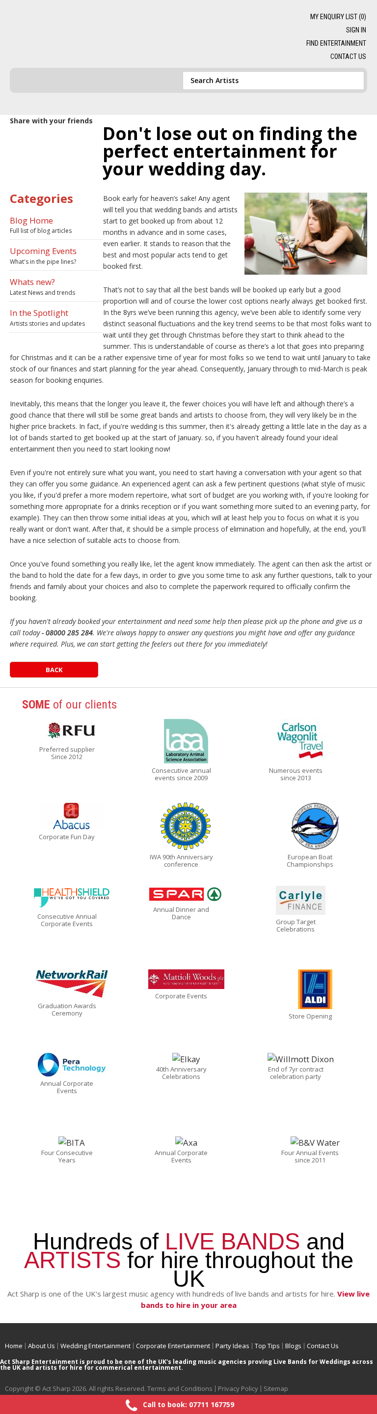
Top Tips (267, 1345)
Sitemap (276, 1388)
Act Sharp (82, 30)
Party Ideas (232, 1345)
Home (14, 1345)
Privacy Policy (238, 1388)
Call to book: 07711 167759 (188, 1404)
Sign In (356, 30)
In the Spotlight (39, 312)
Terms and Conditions (180, 1388)
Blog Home (31, 220)
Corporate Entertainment (173, 1345)
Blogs (293, 1345)
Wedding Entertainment (95, 1345)
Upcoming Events (43, 250)
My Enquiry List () (338, 17)
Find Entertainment (336, 43)
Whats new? (32, 281)
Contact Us (348, 56)
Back (54, 669)
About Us (41, 1345)
